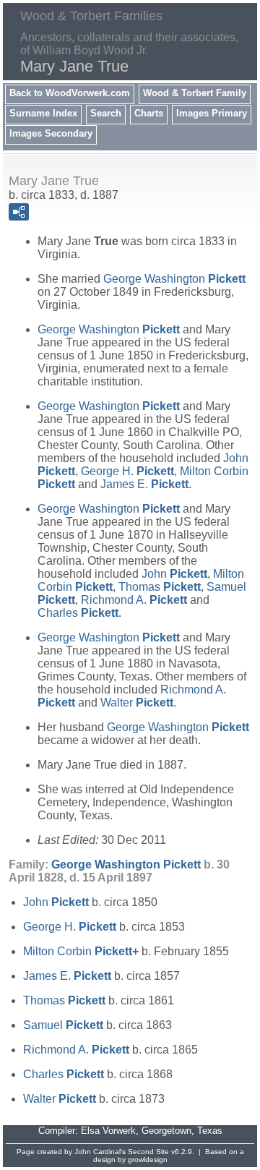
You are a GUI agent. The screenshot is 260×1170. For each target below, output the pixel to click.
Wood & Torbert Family (194, 92)
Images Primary (211, 113)
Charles (78, 613)
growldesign (148, 1159)
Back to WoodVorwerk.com (69, 92)
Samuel (63, 1025)
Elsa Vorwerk (108, 1130)
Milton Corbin (77, 951)
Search (105, 113)
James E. (144, 484)
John (174, 574)
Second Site (148, 1152)
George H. (127, 471)
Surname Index (43, 113)
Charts (148, 113)
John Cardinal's (100, 1152)
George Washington (174, 279)
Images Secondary (50, 133)
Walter (136, 702)
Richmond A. (134, 600)
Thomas (159, 587)
